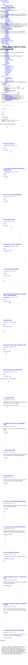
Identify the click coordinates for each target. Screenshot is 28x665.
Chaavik (6, 371)
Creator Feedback (9, 99)
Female (7, 149)
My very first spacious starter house (11, 552)
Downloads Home (9, 10)
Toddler (10, 250)
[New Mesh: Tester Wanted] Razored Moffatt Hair (14, 501)
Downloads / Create (9, 6)
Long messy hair (7, 320)
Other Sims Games (9, 69)
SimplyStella (7, 246)
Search (4, 84)
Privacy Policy (13, 656)
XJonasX (6, 346)
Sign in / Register (4, 0)
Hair (4, 149)
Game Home (7, 9)
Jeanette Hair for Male (10, 450)
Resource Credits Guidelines (11, 97)
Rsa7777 (6, 322)
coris (5, 271)
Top (2, 656)
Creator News (8, 95)
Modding (7, 17)
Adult (9, 275)
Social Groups (8, 71)
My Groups (7, 72)
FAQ (6, 82)
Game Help (7, 19)
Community (5, 64)
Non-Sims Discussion (9, 66)
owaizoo (6, 145)
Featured (7, 14)
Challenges (7, 25)
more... (4, 147)
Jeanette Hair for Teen (9, 219)
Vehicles (10, 534)
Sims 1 (4, 4)
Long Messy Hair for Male (11, 269)
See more (14, 378)
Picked (6, 16)
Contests (7, 24)
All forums (7, 67)
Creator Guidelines (9, 96)
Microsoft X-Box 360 (9, 397)
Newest (6, 11)
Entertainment (16, 405)
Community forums (9, 22)
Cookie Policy (20, 656)
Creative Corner (8, 70)
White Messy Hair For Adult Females (12, 369)
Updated (7, 13)
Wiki (6, 83)
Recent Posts (7, 65)
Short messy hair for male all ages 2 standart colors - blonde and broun (14, 294)
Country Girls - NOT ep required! (12, 244)
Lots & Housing (6, 558)
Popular (6, 12)
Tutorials (7, 18)
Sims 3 (4, 26)
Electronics (11, 405)
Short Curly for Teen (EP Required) (12, 194)
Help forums (7, 20)
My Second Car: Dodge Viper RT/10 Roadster (15, 526)
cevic (5, 196)
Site (3, 76)
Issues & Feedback (9, 78)
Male (7, 176)
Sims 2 (4, 7)
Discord (6, 75)
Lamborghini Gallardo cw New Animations (14, 630)
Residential (12, 558)
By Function (5, 405)
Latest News (7, 77)
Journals (7, 73)
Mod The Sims (6, 2)
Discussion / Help (9, 5)
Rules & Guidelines (9, 80)
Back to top (3, 640)
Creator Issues (8, 100)
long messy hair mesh (8, 143)
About (6, 79)
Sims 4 (4, 45)
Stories (6, 23)
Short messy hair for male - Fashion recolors (14, 345)
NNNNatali (7, 297)
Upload (4, 94)
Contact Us (6, 656)
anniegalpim (7, 171)
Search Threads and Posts (10, 90)
